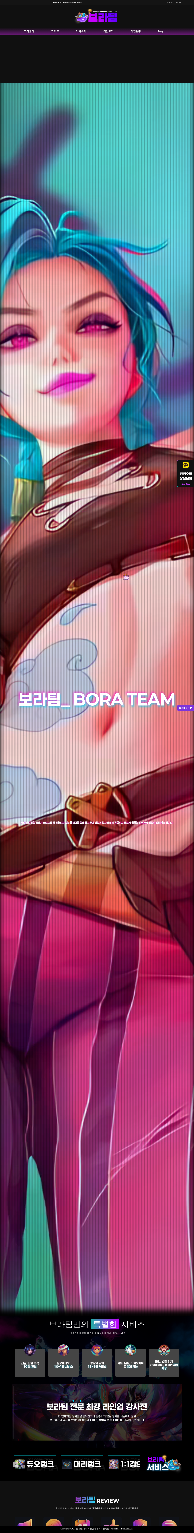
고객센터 (29, 31)
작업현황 (136, 31)
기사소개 (81, 31)
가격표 (55, 31)
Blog (160, 31)
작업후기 (108, 31)
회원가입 (170, 2)
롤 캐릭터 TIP (185, 708)
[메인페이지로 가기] (14, 2)
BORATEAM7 (127, 1529)
